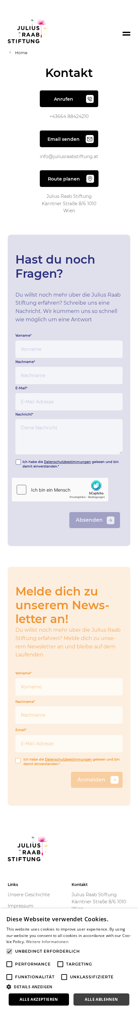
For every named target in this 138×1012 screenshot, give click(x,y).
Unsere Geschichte (29, 895)
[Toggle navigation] (126, 34)
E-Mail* (21, 388)
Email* (20, 730)
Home (21, 52)
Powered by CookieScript (109, 1008)
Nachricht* (24, 415)
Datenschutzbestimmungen (67, 462)
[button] (69, 987)
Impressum (20, 906)
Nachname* (25, 362)
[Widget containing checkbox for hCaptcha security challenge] (60, 489)
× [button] (130, 915)
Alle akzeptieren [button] (39, 999)
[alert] (69, 960)
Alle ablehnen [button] (101, 999)
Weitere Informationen (47, 941)
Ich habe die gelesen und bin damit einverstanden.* (71, 762)
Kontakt (80, 884)
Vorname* (23, 336)
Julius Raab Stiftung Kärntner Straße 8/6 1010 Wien (99, 902)
